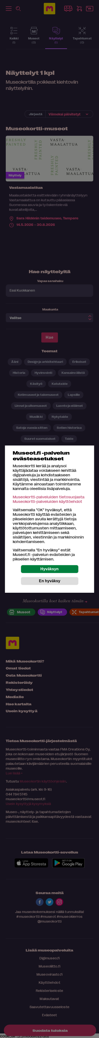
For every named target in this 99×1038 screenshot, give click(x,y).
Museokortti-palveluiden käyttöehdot (47, 501)
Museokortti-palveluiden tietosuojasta (48, 497)
